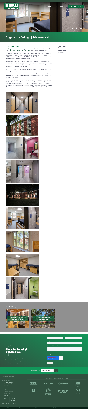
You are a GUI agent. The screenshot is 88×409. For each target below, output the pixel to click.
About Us (62, 6)
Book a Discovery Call (75, 6)
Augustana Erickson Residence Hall (20, 50)
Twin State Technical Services (59, 407)
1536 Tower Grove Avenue (10, 389)
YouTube (13, 400)
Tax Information (9, 407)
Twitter (13, 398)
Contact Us (81, 1)
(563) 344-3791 (7, 385)
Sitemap (27, 407)
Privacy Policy (19, 407)
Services (55, 6)
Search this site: (35, 370)
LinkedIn (6, 400)
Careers (74, 1)
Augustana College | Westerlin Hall (43, 318)
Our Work (48, 6)
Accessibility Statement (37, 407)
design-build (11, 49)
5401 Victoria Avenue (8, 382)
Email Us (6, 395)
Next (84, 19)
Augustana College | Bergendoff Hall (17, 318)
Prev (4, 18)
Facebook (6, 398)
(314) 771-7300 (7, 393)
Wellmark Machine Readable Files (9, 403)
